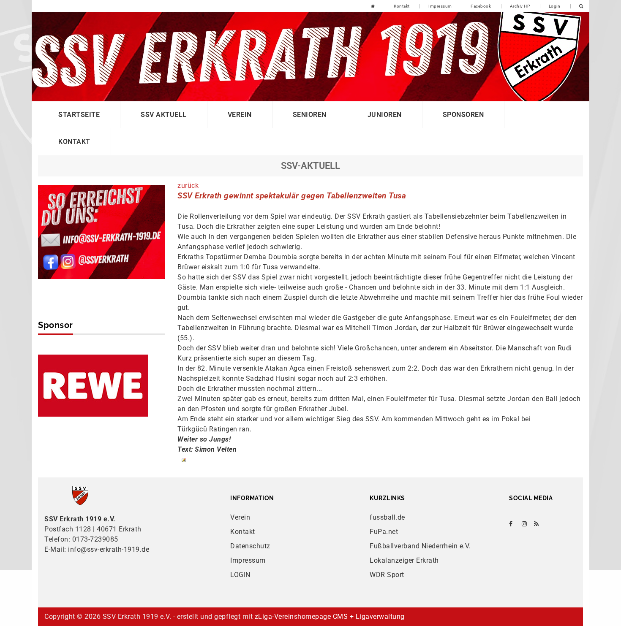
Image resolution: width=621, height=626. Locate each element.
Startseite (79, 115)
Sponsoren (463, 115)
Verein (240, 115)
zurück (188, 186)
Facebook (481, 6)
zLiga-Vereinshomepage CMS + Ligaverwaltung (330, 616)
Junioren (385, 115)
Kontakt (402, 6)
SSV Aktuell (164, 115)
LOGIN (240, 575)
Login (555, 6)
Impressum (440, 6)
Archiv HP (520, 6)
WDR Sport (387, 575)
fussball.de (387, 517)
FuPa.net (384, 532)
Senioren (310, 115)
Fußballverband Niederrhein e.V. (420, 546)
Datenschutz (250, 546)
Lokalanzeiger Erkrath (404, 560)
